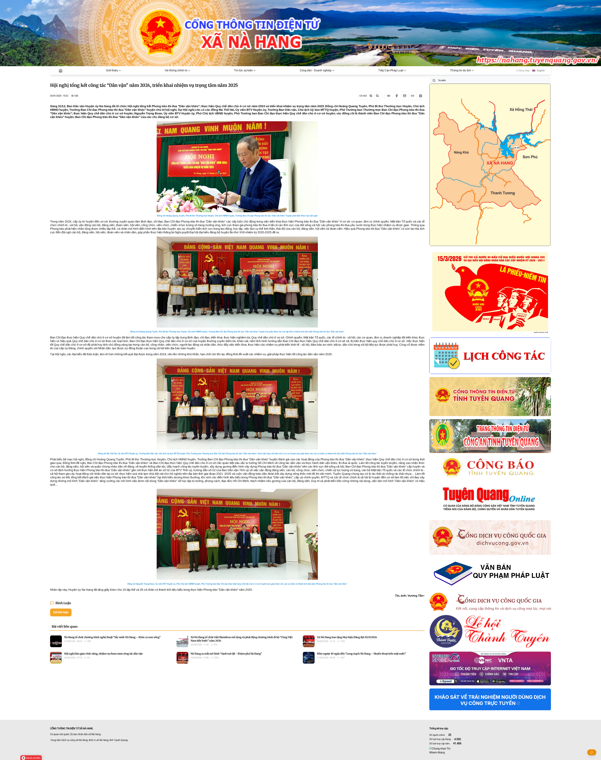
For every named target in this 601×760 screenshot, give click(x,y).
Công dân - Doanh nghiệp (316, 70)
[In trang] (420, 95)
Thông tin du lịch (460, 70)
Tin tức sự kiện (243, 70)
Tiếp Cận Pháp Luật (390, 70)
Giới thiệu (112, 70)
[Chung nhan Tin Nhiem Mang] (490, 751)
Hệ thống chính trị (176, 70)
